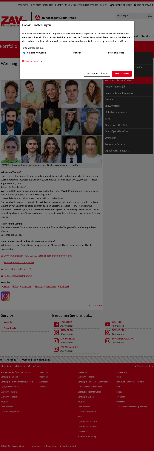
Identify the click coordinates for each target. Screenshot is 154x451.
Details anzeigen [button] (30, 61)
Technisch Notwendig (36, 53)
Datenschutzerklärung (116, 41)
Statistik (77, 53)
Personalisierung (116, 53)
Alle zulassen (122, 73)
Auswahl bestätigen (97, 73)
